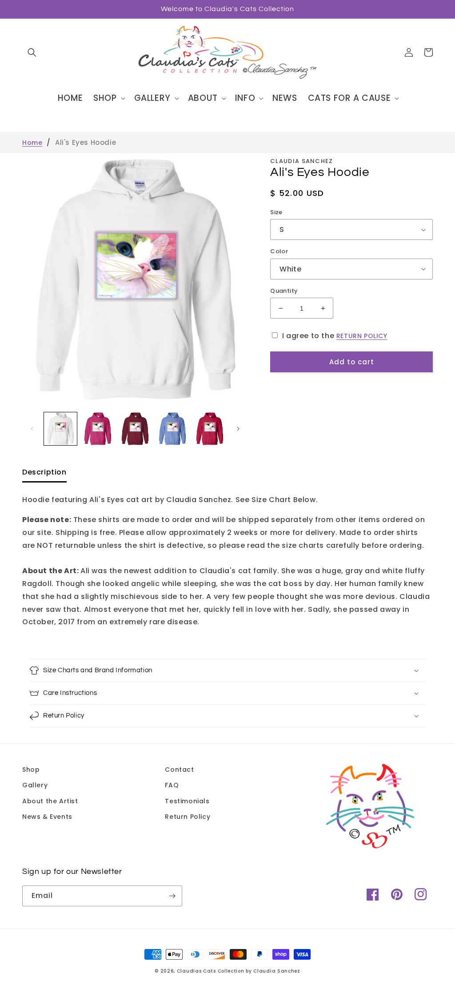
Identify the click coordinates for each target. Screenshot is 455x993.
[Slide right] (238, 429)
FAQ (172, 785)
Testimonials (187, 801)
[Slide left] (32, 429)
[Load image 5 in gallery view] (209, 428)
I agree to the (334, 336)
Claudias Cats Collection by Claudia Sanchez (238, 971)
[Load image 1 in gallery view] (60, 428)
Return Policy (187, 816)
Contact (179, 769)
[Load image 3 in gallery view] (135, 428)
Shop (31, 769)
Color (279, 251)
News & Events (47, 816)
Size (276, 212)
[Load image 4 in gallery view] (172, 428)
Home (32, 142)
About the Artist (50, 801)
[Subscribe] (172, 895)
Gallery (35, 785)
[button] (32, 52)
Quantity (284, 291)
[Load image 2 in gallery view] (97, 428)
